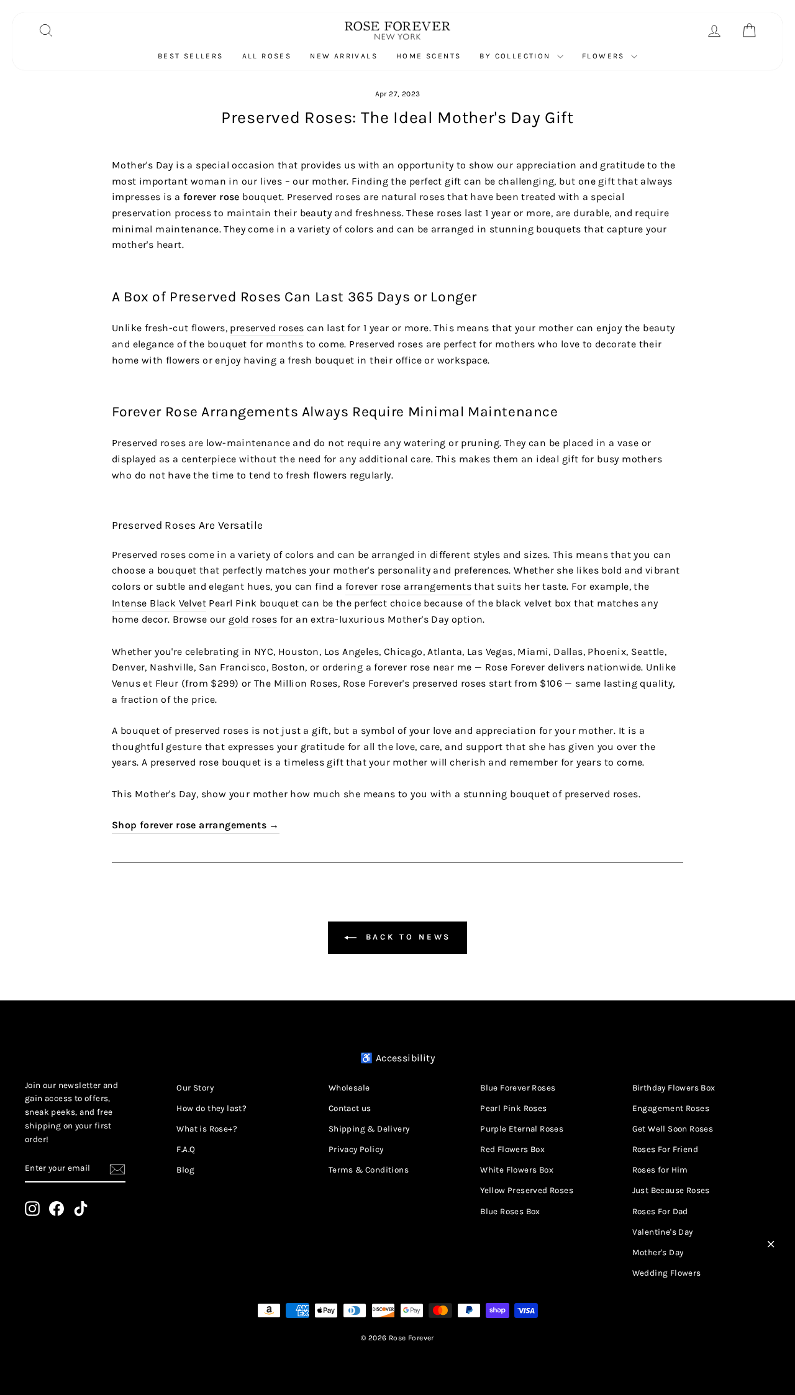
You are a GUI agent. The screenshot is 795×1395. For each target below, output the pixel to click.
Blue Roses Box (510, 1211)
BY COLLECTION (516, 56)
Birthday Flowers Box (674, 1087)
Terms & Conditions (369, 1169)
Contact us (350, 1108)
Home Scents (428, 56)
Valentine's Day (662, 1232)
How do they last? (211, 1108)
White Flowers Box (516, 1169)
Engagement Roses (670, 1108)
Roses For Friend (665, 1149)
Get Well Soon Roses (673, 1128)
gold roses (253, 619)
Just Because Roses (671, 1190)
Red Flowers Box (512, 1149)
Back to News (406, 936)
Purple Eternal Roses (521, 1128)
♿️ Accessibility (397, 1058)
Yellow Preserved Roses (526, 1190)
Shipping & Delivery (369, 1128)
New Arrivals (344, 56)
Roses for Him (660, 1169)
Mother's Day (658, 1252)
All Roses (267, 56)
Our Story (195, 1087)
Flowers (605, 56)
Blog (185, 1169)
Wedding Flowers (666, 1273)
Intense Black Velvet (159, 603)
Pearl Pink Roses (513, 1108)
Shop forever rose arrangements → (195, 825)
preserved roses (267, 328)
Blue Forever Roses (517, 1087)
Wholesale (349, 1087)
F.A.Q (185, 1149)
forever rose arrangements (408, 586)
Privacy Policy (356, 1149)
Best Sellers (191, 56)
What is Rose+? (206, 1128)
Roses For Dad (660, 1211)
